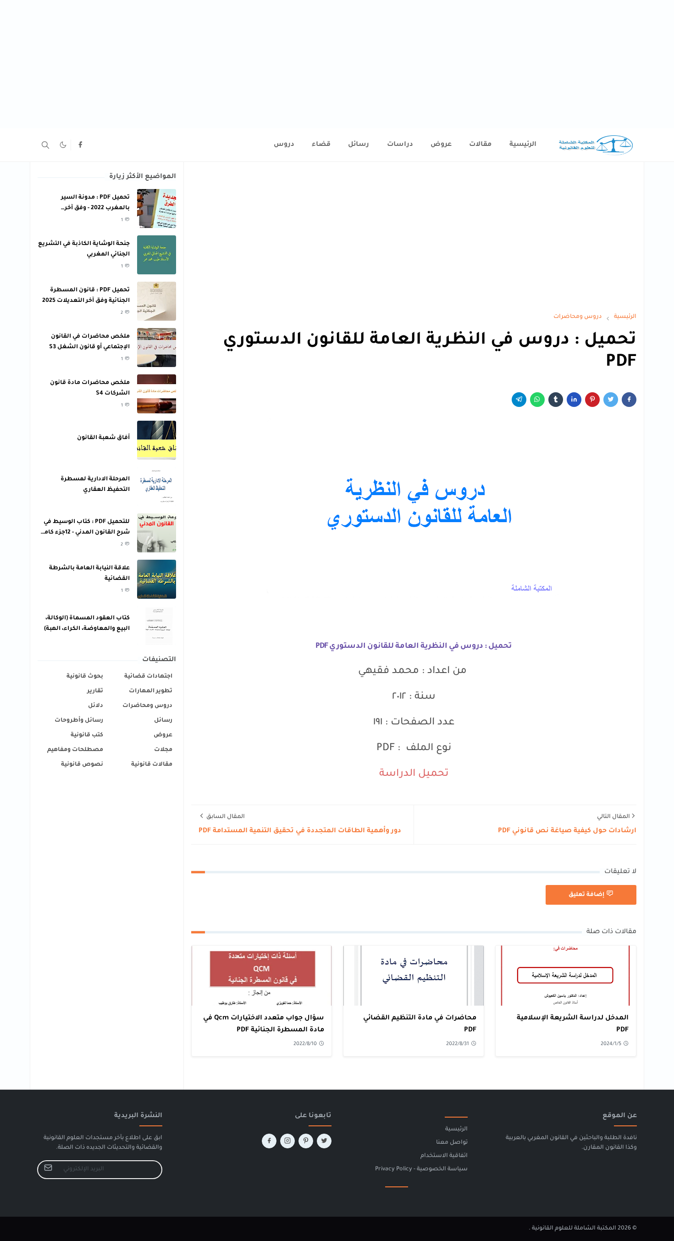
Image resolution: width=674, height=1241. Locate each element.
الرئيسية (456, 1129)
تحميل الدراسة (413, 774)
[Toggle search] (45, 145)
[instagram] (287, 1141)
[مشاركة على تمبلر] (555, 399)
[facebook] (80, 144)
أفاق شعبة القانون (103, 438)
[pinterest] (305, 1141)
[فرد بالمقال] (610, 399)
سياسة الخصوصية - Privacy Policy (421, 1169)
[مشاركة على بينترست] (592, 399)
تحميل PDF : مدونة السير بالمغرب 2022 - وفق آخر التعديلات (95, 208)
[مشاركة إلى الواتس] (537, 399)
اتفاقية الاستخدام (444, 1156)
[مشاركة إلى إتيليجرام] (519, 399)
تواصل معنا (452, 1143)
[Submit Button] (48, 1169)
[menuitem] (523, 144)
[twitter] (324, 1141)
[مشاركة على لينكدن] (574, 399)
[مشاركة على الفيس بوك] (629, 399)
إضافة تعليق (586, 895)
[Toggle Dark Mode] (63, 144)
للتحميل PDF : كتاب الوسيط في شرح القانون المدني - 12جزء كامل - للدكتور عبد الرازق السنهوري (84, 532)
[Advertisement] (399, 64)
